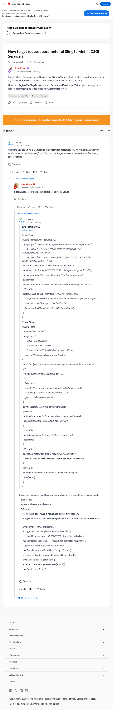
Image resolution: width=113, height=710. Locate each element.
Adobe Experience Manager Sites (14, 13)
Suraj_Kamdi (20, 68)
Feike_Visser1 (26, 184)
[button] (96, 13)
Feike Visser (27, 230)
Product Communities (17, 11)
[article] (56, 157)
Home (4, 11)
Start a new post (75, 120)
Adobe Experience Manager (38, 11)
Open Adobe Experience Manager (28, 33)
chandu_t (19, 142)
